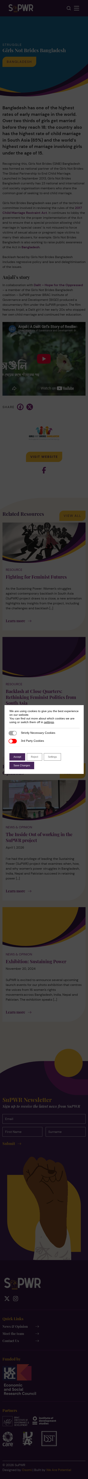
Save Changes (22, 765)
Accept (17, 756)
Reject (34, 756)
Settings (52, 756)
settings (49, 722)
